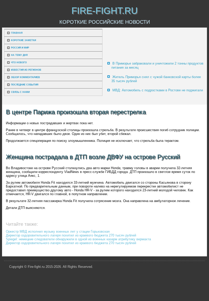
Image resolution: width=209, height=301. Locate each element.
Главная (16, 33)
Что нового (19, 62)
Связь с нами (20, 92)
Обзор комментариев (25, 77)
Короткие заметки (23, 40)
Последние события (24, 84)
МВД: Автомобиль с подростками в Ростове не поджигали (157, 90)
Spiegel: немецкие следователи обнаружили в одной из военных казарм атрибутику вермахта (78, 239)
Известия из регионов (26, 70)
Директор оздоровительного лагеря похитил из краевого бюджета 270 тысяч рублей (71, 235)
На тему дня (19, 55)
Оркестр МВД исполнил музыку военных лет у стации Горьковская (58, 231)
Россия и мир (20, 47)
